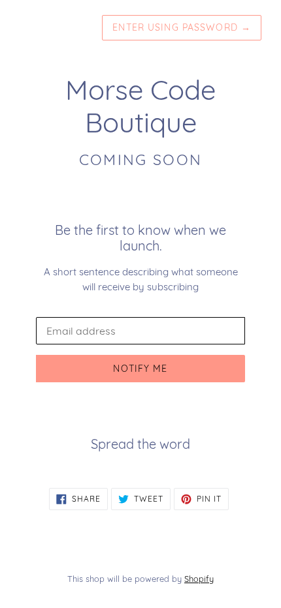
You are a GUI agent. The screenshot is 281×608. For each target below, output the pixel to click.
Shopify (199, 578)
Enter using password (181, 27)
